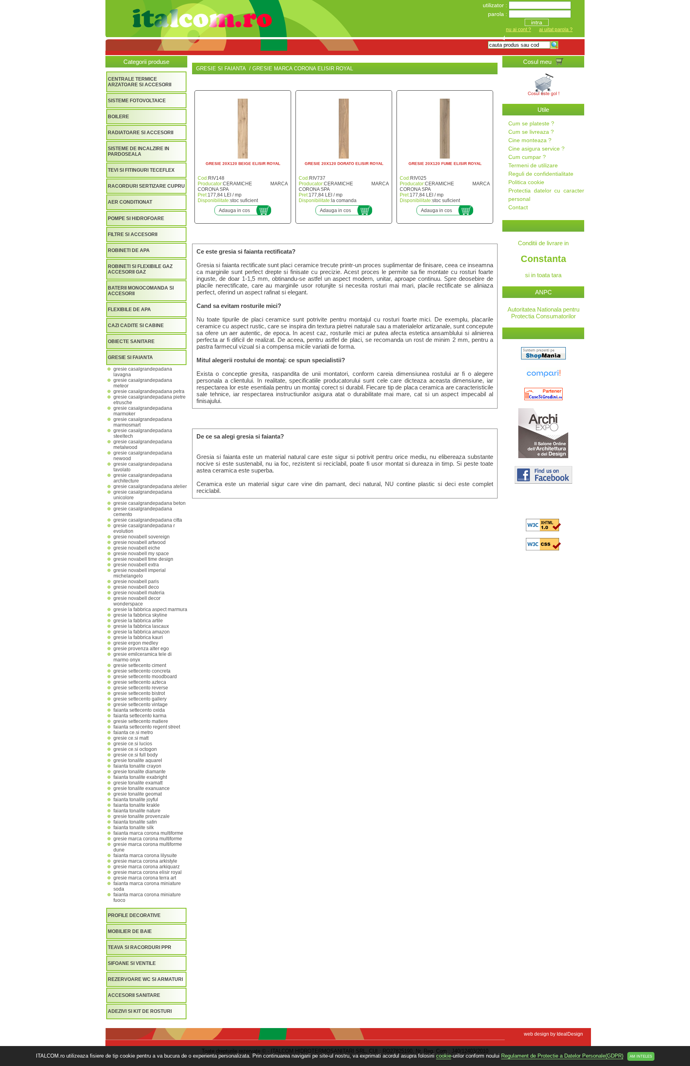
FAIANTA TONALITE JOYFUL (135, 799)
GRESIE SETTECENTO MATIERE (140, 721)
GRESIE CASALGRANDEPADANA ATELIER (150, 486)
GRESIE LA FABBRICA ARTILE (138, 620)
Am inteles (641, 1056)
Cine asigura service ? (536, 148)
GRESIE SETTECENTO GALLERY (140, 699)
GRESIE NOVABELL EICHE (136, 548)
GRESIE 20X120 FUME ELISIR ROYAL (445, 163)
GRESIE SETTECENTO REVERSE (140, 688)
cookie (443, 1056)
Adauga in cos (234, 210)
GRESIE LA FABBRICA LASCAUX (141, 626)
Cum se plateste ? (531, 123)
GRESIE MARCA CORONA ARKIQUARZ (146, 866)
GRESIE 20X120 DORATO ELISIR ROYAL (344, 163)
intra (536, 22)
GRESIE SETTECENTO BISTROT (139, 693)
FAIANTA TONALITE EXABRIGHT (140, 777)
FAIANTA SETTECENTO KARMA (140, 716)
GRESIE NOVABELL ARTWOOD (139, 542)
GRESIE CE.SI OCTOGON (135, 749)
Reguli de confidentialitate (540, 174)
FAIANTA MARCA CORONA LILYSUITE (145, 855)
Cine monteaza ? (529, 140)
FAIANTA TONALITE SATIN (135, 822)
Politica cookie (526, 182)
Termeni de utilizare (533, 165)
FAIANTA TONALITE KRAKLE (136, 805)
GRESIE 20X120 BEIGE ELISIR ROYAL (243, 163)
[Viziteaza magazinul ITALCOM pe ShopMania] (543, 357)
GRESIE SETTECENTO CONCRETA (142, 671)
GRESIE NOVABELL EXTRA (136, 565)
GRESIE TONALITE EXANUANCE (141, 788)
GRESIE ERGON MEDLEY (135, 643)
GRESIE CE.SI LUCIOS (132, 743)
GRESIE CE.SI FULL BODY (135, 755)
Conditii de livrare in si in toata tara (543, 259)
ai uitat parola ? (556, 29)
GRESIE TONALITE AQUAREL (137, 760)
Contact (518, 207)
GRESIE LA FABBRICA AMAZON (141, 632)
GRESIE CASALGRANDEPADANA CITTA (147, 520)
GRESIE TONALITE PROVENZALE (141, 816)
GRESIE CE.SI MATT (131, 738)
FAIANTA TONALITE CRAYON (137, 766)
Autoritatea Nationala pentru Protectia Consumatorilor (543, 313)
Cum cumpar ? (527, 157)
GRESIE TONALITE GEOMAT (137, 794)
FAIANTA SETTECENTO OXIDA (139, 710)
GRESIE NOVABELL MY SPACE (141, 553)
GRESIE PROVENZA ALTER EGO (141, 648)
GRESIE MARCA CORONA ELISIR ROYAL (147, 872)
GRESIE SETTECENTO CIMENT (139, 665)
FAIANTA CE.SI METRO (133, 732)
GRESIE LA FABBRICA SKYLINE (140, 615)
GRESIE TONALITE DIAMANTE (139, 771)
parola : (498, 14)
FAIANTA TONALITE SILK (133, 827)
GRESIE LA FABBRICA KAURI (138, 637)
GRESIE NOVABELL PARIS (136, 581)
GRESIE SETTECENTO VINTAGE (140, 704)
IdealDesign (570, 1034)
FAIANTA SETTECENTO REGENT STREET (146, 727)
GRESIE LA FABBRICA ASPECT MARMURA (150, 609)
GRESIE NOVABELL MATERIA (139, 593)
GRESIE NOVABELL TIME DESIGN (143, 559)
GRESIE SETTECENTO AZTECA (139, 682)
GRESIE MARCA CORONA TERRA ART (144, 878)
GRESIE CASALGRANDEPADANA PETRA (148, 391)
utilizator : (496, 5)
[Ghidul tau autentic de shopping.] (543, 377)
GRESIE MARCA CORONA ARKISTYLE (145, 861)
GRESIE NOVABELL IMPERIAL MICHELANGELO (139, 573)
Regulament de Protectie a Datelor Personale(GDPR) (562, 1056)
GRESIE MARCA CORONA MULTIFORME (147, 839)
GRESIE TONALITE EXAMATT (138, 783)
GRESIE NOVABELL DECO (136, 587)
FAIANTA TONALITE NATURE (137, 811)
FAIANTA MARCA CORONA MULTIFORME (148, 833)
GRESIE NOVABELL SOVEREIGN (141, 537)
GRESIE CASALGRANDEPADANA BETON (149, 503)
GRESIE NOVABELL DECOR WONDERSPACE (137, 601)
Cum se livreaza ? (531, 132)
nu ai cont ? (518, 29)
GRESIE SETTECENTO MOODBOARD (145, 676)
